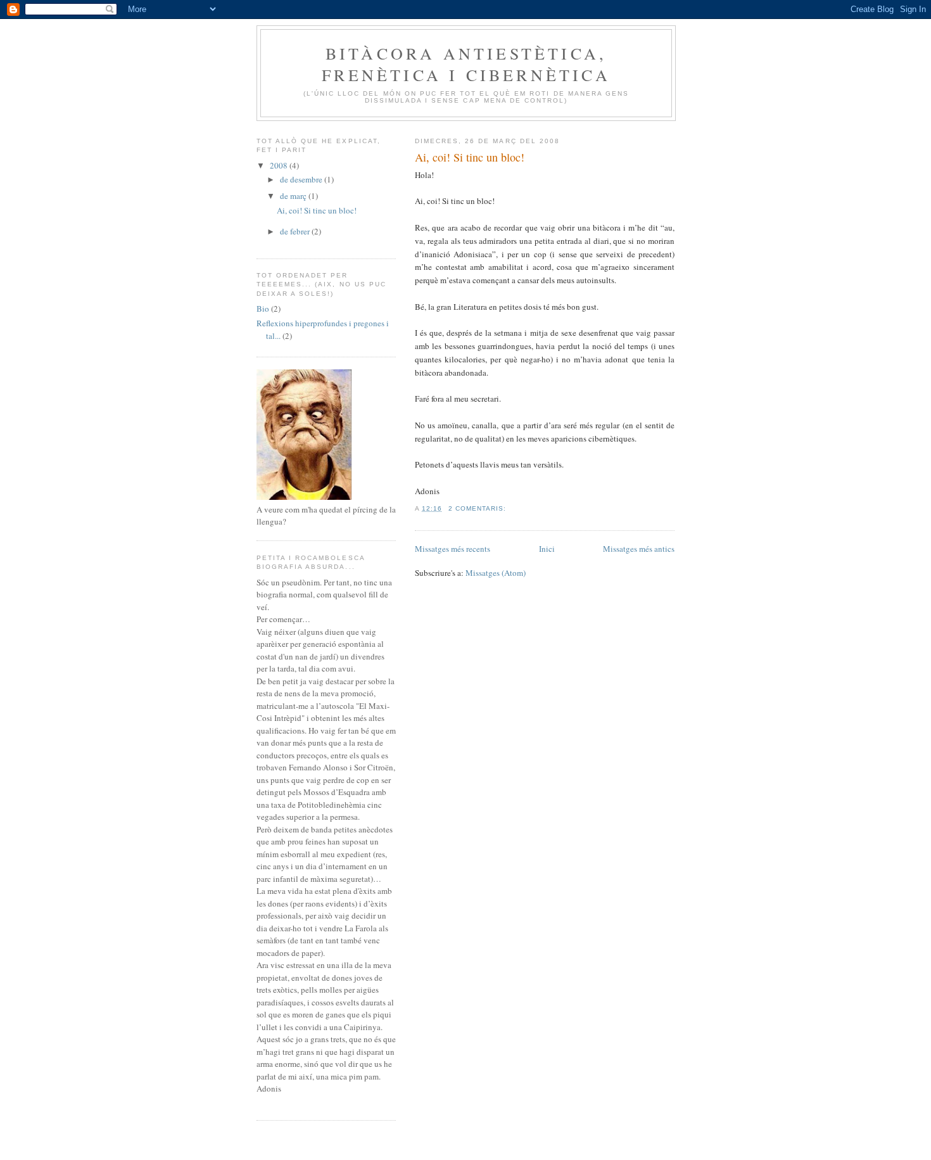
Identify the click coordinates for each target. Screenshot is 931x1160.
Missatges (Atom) (496, 572)
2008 (279, 165)
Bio (262, 308)
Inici (547, 548)
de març (294, 195)
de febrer (296, 231)
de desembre (302, 179)
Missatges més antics (638, 548)
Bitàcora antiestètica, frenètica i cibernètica (466, 64)
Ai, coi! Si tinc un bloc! (469, 157)
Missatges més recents (452, 548)
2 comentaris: (478, 508)
